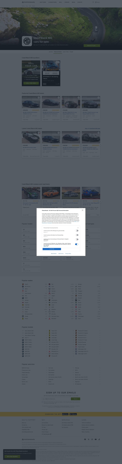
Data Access (61, 253)
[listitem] (61, 228)
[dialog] (61, 232)
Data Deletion (54, 253)
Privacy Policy (68, 253)
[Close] (83, 210)
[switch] (76, 230)
